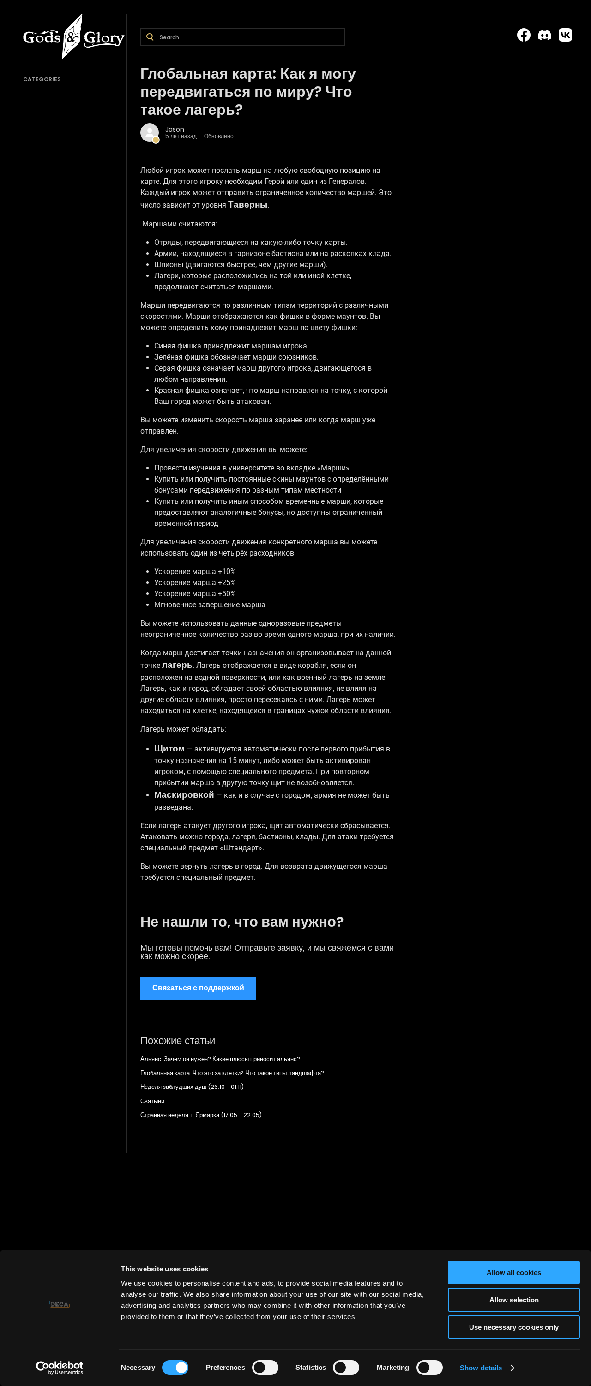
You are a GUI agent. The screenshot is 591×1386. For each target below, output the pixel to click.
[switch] (265, 1367)
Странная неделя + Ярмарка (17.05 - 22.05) (201, 1115)
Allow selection (514, 1300)
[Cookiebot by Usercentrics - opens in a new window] (59, 1368)
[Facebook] (524, 35)
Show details (481, 1368)
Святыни (152, 1101)
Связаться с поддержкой (198, 988)
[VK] (565, 35)
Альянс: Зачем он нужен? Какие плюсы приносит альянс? (220, 1059)
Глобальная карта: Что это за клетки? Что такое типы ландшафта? (232, 1073)
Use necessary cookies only (514, 1327)
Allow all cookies (514, 1272)
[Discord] (545, 35)
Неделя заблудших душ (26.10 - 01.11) (192, 1087)
